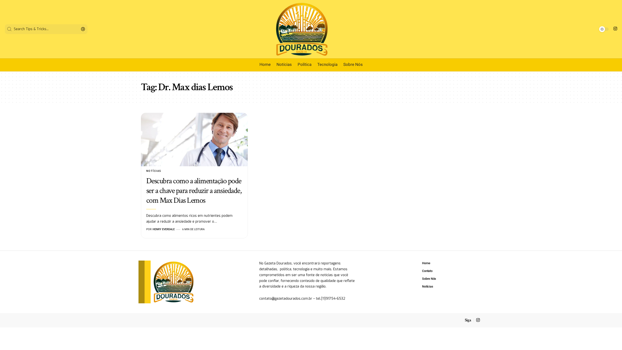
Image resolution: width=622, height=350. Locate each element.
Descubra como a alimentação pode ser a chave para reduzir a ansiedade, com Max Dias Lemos (194, 190)
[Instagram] (615, 28)
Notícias (153, 171)
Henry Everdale (164, 229)
